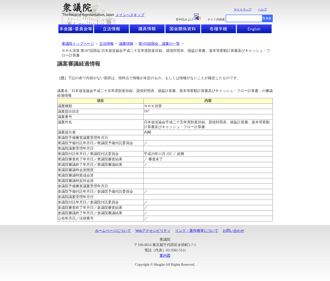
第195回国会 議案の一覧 (159, 44)
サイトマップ (242, 9)
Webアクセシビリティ (153, 231)
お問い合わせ (233, 231)
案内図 (165, 255)
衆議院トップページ (78, 44)
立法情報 (106, 44)
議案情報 (126, 44)
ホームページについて (113, 231)
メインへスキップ (130, 15)
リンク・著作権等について (196, 231)
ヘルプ (262, 9)
